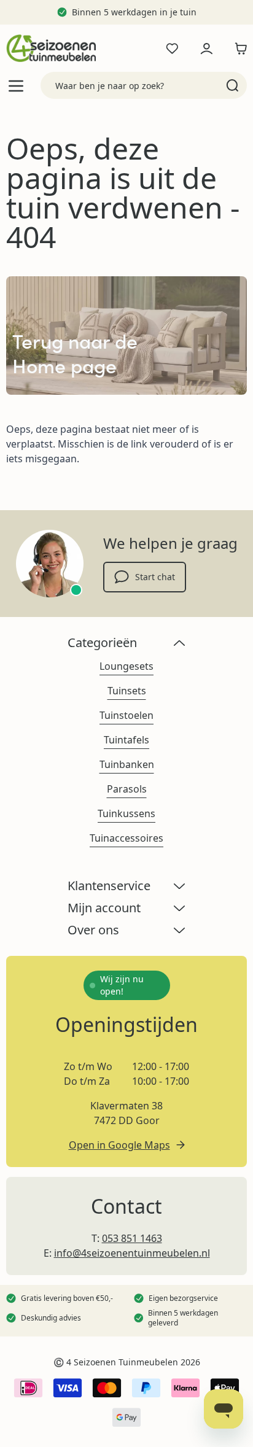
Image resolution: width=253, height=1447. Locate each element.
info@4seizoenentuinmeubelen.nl (132, 1253)
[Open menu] (16, 85)
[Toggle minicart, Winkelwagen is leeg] (237, 48)
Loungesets (126, 666)
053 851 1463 (132, 1238)
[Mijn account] (206, 48)
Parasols (127, 789)
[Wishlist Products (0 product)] (172, 48)
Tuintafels (126, 740)
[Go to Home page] (51, 48)
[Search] (232, 85)
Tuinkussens (126, 813)
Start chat (155, 577)
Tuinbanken (126, 764)
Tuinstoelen (126, 715)
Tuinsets (126, 690)
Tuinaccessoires (126, 838)
